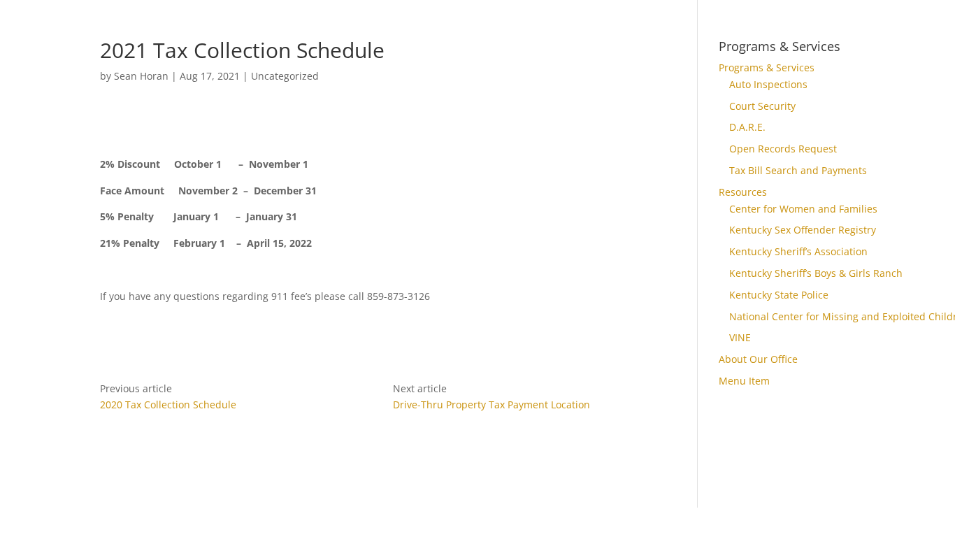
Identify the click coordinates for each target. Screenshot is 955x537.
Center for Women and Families (803, 208)
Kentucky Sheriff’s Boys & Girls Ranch (816, 273)
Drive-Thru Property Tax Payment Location (491, 404)
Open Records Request (783, 148)
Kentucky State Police (778, 294)
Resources (743, 192)
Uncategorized (285, 76)
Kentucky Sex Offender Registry (802, 229)
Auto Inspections (768, 84)
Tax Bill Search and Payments (798, 170)
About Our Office (758, 359)
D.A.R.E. (747, 127)
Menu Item (744, 380)
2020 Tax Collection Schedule (168, 404)
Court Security (762, 106)
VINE (740, 337)
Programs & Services (766, 67)
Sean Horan (141, 76)
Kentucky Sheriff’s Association (798, 251)
